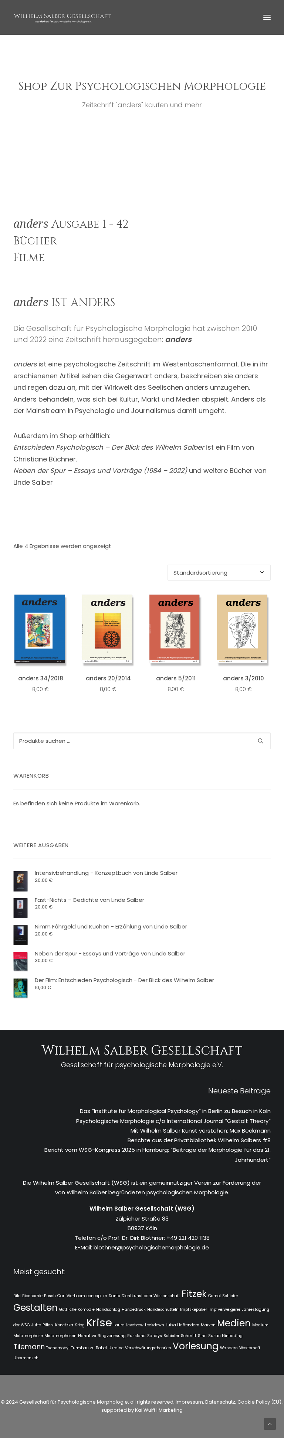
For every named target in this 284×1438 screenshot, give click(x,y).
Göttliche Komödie (77, 1309)
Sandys (154, 1336)
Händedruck (134, 1309)
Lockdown (154, 1325)
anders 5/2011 (176, 678)
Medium (260, 1325)
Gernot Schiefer (223, 1296)
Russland (136, 1336)
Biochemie (32, 1296)
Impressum (189, 1401)
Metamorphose (28, 1336)
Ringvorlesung (112, 1336)
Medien (234, 1323)
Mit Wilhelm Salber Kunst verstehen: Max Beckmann (201, 1130)
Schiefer (171, 1336)
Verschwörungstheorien (148, 1348)
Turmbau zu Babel (89, 1348)
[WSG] (62, 17)
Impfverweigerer (224, 1309)
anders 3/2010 (243, 678)
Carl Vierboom (71, 1296)
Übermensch (25, 1358)
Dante (114, 1296)
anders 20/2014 (108, 678)
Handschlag (108, 1309)
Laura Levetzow (128, 1325)
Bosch (50, 1296)
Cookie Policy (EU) (260, 1401)
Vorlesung (196, 1346)
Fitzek (194, 1294)
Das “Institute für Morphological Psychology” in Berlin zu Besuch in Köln (175, 1111)
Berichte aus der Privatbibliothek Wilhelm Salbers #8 (199, 1140)
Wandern (229, 1348)
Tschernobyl (58, 1348)
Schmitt (188, 1336)
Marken (208, 1325)
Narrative (87, 1336)
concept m (97, 1296)
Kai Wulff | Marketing (159, 1410)
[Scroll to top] (270, 1423)
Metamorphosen (60, 1336)
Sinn (202, 1336)
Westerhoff (249, 1348)
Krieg (80, 1325)
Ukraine (116, 1348)
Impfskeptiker (193, 1309)
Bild (17, 1296)
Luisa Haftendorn (182, 1325)
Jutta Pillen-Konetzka (52, 1325)
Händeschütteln (163, 1309)
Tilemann (29, 1347)
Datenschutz (220, 1401)
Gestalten (35, 1307)
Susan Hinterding (225, 1336)
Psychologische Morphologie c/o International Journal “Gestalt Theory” (173, 1121)
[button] (267, 17)
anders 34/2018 (40, 678)
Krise (99, 1322)
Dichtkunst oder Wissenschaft (151, 1296)
